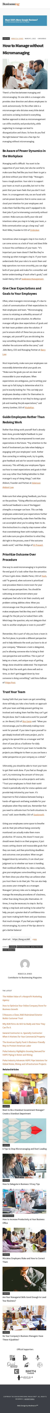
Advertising (29, 1399)
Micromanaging (23, 947)
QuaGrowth (38, 814)
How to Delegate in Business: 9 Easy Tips (21, 1184)
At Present (38, 545)
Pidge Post (10, 682)
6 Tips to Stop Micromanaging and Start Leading (25, 1148)
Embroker (34, 230)
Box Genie (27, 721)
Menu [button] (44, 4)
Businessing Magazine (11, 4)
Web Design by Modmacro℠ (27, 1405)
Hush (44, 576)
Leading (6, 38)
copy (35, 939)
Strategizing (8, 1216)
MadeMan (29, 407)
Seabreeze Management (32, 278)
